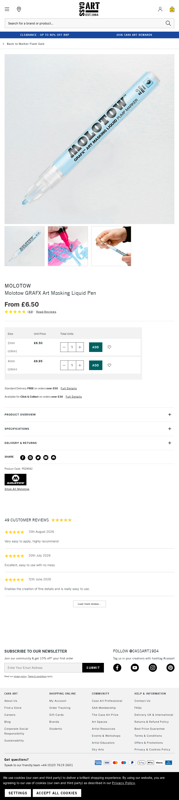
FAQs (138, 707)
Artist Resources (103, 728)
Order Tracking (60, 707)
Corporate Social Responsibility (16, 731)
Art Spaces (99, 721)
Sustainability (14, 740)
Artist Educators (103, 742)
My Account (57, 700)
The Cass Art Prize (105, 714)
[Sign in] (160, 9)
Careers (9, 714)
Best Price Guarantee (149, 728)
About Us (10, 700)
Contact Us (142, 700)
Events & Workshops (106, 735)
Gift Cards (56, 714)
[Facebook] (22, 457)
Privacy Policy (123, 783)
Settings (18, 793)
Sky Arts (98, 749)
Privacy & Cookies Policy (152, 749)
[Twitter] (38, 457)
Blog (7, 721)
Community (100, 693)
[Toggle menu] (7, 9)
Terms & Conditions (148, 735)
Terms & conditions (37, 676)
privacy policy (20, 676)
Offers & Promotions (148, 742)
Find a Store (13, 707)
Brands (54, 721)
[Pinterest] (30, 457)
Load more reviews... (90, 603)
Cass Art (11, 693)
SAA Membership (104, 707)
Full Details (69, 388)
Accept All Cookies (56, 793)
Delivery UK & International (153, 714)
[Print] (53, 457)
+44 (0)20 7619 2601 (57, 765)
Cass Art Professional (107, 700)
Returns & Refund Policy (151, 721)
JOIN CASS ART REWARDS (134, 34)
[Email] (45, 457)
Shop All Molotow (17, 489)
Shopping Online (62, 693)
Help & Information (150, 693)
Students (55, 728)
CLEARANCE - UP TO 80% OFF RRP (44, 34)
